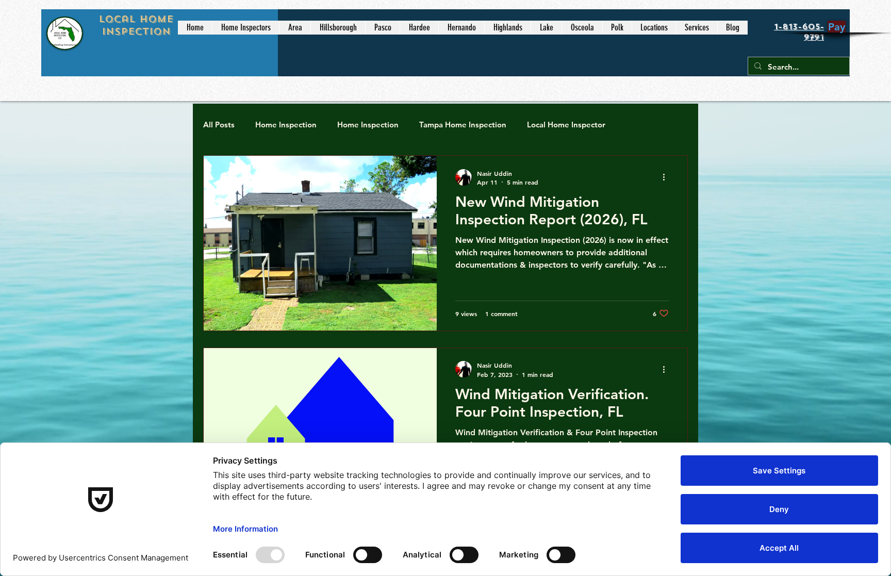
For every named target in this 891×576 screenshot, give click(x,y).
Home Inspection (286, 124)
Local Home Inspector (566, 124)
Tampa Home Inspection (462, 124)
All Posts (219, 124)
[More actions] (667, 177)
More (636, 124)
